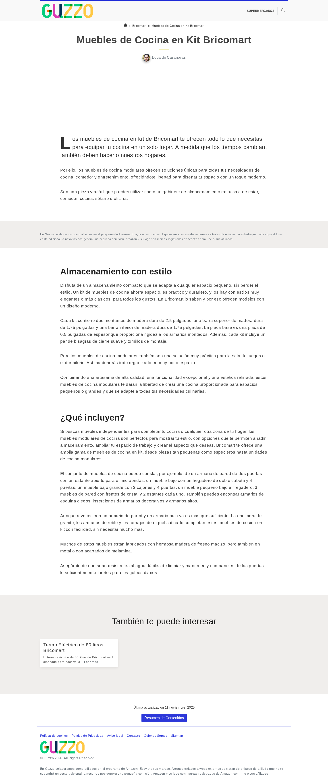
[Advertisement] (164, 98)
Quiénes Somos (155, 735)
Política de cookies (54, 735)
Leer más (91, 662)
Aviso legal (115, 735)
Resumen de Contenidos (164, 718)
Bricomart (139, 25)
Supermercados (260, 10)
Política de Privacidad (88, 735)
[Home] (125, 25)
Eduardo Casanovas (169, 57)
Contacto (133, 735)
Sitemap (177, 735)
